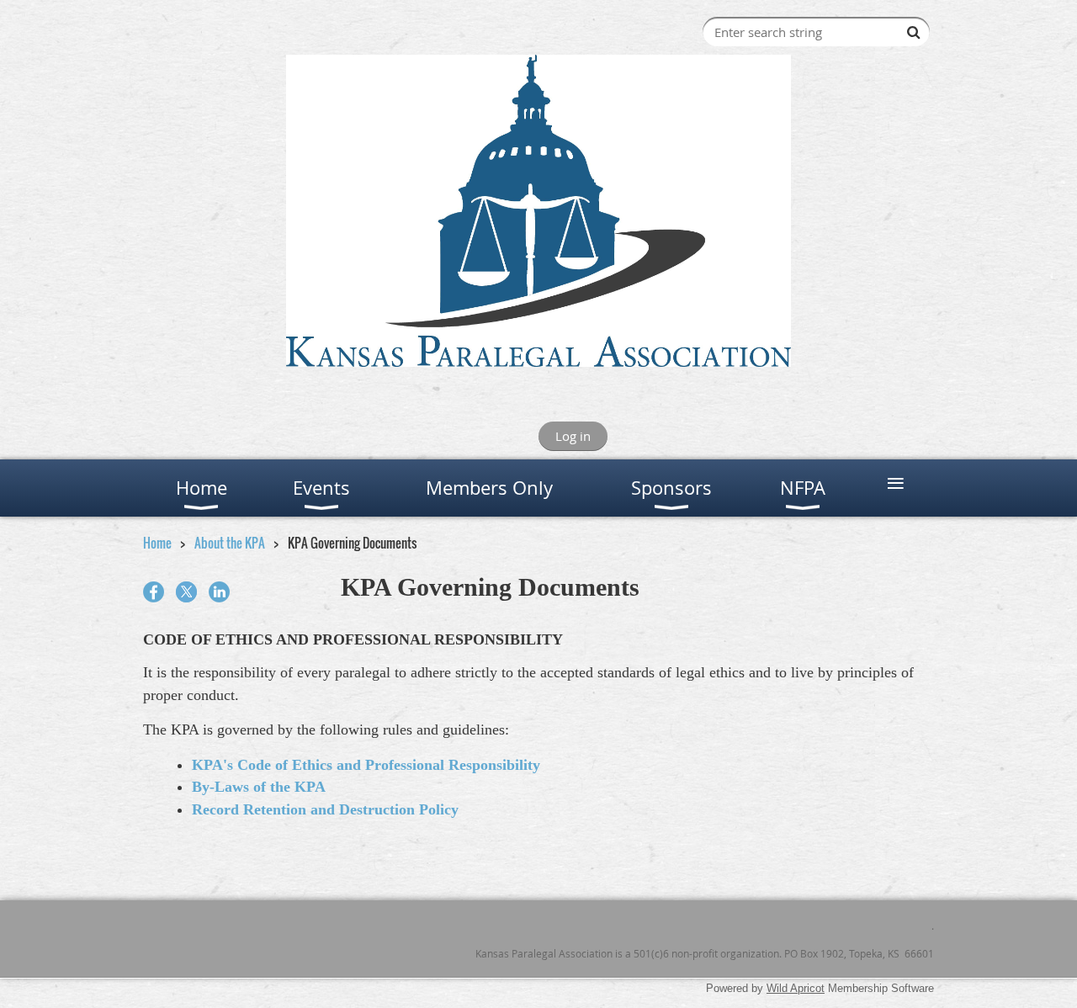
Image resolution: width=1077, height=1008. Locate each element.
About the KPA (229, 542)
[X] (186, 591)
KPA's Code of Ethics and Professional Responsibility (366, 764)
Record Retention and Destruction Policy (325, 809)
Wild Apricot (796, 988)
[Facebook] (153, 591)
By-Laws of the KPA (259, 786)
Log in (573, 435)
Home (157, 542)
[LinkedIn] (219, 591)
